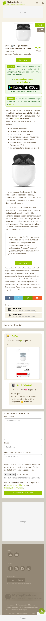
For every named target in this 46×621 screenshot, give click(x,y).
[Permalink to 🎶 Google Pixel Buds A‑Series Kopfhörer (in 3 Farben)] (23, 32)
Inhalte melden (12, 607)
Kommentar (9, 416)
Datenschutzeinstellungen (16, 610)
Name (6, 443)
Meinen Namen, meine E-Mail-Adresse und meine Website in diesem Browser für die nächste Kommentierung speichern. (22, 467)
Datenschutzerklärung (16, 485)
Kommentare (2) (13, 325)
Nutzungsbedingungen (13, 488)
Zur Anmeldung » (16, 580)
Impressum (10, 605)
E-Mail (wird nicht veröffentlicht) (17, 452)
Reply (25, 341)
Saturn (11, 104)
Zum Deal (23, 60)
